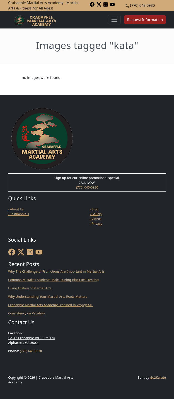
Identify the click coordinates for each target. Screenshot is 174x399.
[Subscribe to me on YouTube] (112, 4)
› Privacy (96, 223)
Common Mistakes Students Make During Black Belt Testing (53, 280)
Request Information (145, 19)
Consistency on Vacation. (27, 313)
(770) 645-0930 (142, 5)
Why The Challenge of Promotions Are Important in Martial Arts (56, 271)
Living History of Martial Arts (29, 288)
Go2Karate (158, 377)
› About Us (16, 209)
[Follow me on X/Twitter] (99, 4)
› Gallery (96, 214)
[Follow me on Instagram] (105, 4)
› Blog (94, 209)
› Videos (96, 219)
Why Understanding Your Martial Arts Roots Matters (47, 296)
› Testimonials (18, 214)
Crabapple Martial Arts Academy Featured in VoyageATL (50, 305)
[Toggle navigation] (114, 19)
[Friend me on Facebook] (92, 4)
